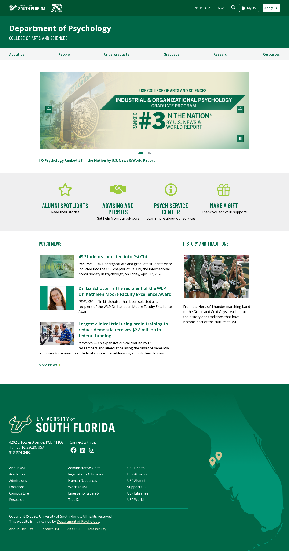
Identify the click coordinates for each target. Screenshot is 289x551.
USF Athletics (137, 474)
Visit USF (73, 529)
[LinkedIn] (82, 450)
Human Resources (82, 480)
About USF (17, 468)
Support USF (137, 487)
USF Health (136, 468)
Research (221, 54)
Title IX (73, 499)
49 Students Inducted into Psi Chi (112, 256)
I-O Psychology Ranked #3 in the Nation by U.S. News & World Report (97, 160)
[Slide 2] (149, 153)
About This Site (21, 529)
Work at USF (78, 487)
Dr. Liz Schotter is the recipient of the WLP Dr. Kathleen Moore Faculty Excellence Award (125, 291)
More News (48, 365)
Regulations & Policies (85, 474)
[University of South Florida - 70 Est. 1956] (35, 7)
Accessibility (96, 529)
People (64, 54)
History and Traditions (206, 244)
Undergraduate (116, 54)
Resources (271, 54)
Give (221, 8)
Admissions (18, 480)
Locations (17, 487)
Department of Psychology (60, 28)
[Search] (233, 7)
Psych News (50, 244)
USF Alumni (136, 480)
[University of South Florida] (62, 424)
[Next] (240, 109)
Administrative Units (84, 468)
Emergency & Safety (84, 493)
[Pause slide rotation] (240, 138)
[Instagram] (91, 450)
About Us (16, 54)
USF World (135, 499)
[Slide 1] (140, 153)
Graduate (171, 54)
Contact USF (50, 529)
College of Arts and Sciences (38, 38)
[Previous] (48, 109)
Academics (17, 474)
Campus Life (19, 493)
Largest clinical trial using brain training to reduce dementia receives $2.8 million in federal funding (123, 330)
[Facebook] (73, 450)
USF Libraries (137, 493)
